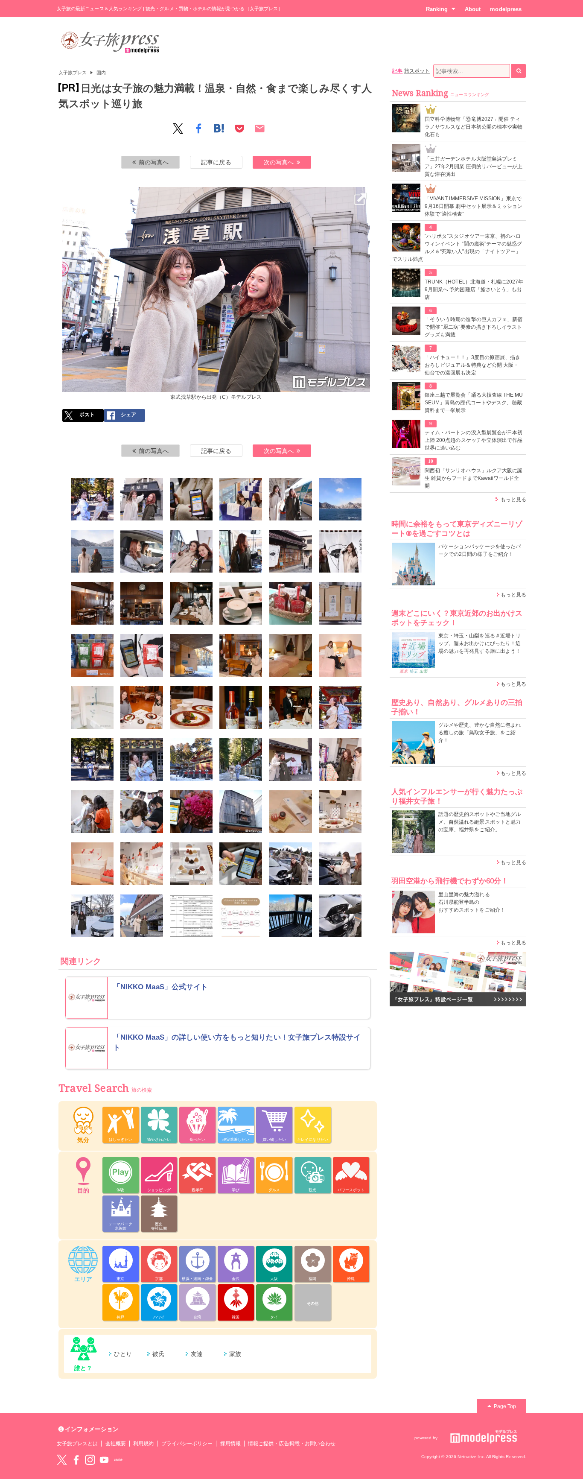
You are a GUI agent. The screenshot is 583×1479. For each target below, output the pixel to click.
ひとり (123, 1353)
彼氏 (158, 1353)
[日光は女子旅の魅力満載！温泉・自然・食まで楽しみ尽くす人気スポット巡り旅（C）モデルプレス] (92, 499)
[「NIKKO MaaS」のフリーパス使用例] (240, 915)
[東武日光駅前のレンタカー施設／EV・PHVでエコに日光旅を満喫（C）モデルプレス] (290, 863)
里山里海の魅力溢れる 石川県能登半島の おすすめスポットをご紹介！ (471, 902)
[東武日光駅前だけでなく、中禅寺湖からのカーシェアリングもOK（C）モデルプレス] (92, 915)
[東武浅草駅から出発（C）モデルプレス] (216, 192)
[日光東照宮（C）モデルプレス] (340, 707)
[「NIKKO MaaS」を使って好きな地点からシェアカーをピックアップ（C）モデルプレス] (141, 551)
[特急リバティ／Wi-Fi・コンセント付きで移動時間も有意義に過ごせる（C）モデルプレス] (290, 499)
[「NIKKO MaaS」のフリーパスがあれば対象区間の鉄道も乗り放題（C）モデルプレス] (141, 915)
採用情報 (230, 1444)
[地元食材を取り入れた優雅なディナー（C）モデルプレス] (191, 707)
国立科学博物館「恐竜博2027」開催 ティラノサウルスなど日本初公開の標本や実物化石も (473, 126)
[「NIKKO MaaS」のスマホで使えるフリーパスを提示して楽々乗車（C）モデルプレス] (191, 499)
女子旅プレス (72, 72)
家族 (235, 1353)
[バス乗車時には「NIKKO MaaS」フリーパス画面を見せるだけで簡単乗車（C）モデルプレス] (240, 551)
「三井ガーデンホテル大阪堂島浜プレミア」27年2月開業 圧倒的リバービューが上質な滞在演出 (473, 166)
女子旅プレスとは (77, 1444)
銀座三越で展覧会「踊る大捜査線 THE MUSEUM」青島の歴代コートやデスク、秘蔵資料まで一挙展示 (474, 402)
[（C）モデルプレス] (340, 915)
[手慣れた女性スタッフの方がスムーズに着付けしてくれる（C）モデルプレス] (92, 811)
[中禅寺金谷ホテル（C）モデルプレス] (191, 655)
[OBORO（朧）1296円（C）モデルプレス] (92, 863)
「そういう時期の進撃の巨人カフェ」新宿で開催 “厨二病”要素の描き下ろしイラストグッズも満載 (473, 327)
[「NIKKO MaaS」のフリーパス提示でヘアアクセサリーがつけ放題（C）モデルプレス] (191, 811)
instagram (90, 1460)
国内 (101, 72)
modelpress (506, 9)
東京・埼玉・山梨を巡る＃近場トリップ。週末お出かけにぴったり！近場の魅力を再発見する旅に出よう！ (479, 643)
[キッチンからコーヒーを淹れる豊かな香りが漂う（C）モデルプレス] (141, 603)
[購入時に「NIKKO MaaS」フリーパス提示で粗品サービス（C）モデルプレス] (240, 863)
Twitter (62, 1460)
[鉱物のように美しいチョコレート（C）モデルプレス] (191, 863)
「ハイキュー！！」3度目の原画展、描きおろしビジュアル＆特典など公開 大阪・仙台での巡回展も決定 (472, 365)
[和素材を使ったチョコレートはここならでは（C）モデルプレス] (290, 811)
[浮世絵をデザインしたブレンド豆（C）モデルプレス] (340, 603)
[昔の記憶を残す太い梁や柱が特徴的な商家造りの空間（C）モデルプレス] (92, 603)
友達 (197, 1353)
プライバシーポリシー (187, 1444)
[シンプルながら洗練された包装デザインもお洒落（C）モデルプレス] (141, 863)
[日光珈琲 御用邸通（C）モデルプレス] (290, 551)
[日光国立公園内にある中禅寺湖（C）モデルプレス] (340, 499)
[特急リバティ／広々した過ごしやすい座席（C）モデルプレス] (240, 499)
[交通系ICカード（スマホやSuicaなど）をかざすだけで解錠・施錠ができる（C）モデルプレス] (340, 863)
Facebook (76, 1460)
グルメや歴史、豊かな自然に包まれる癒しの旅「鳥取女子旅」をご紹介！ (479, 732)
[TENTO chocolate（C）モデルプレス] (240, 811)
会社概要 (115, 1444)
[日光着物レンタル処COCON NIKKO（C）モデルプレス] (290, 759)
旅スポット (417, 71)
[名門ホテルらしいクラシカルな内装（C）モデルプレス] (290, 655)
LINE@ (118, 1460)
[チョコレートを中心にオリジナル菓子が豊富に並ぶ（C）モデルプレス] (340, 811)
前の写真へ (154, 162)
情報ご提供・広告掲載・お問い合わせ (291, 1444)
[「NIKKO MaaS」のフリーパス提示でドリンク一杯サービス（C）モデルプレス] (290, 707)
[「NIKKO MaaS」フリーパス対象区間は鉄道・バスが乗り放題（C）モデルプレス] (191, 551)
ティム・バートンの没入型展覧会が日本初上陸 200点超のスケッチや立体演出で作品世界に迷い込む (473, 440)
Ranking (437, 9)
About (473, 9)
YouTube (104, 1460)
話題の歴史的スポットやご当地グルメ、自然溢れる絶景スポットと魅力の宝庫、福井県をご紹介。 (479, 822)
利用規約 (143, 1444)
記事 (397, 71)
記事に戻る (216, 162)
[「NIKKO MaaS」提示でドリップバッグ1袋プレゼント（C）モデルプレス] (141, 655)
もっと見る (513, 500)
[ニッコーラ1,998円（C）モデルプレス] (290, 603)
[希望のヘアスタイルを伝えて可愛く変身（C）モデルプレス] (141, 811)
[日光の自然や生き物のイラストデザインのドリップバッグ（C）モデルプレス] (92, 655)
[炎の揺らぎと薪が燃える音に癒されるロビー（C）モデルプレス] (240, 655)
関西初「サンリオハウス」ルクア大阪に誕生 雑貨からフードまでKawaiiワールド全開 (473, 478)
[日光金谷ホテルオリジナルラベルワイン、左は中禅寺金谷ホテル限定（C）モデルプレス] (240, 707)
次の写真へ (279, 162)
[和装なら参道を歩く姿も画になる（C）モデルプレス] (240, 759)
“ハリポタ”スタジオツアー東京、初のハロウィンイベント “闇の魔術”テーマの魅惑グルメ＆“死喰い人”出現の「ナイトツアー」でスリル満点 (457, 247)
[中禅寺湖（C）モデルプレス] (92, 551)
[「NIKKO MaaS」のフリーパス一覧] (191, 915)
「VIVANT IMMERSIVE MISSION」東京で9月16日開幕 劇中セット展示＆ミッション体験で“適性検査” (473, 206)
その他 (312, 1303)
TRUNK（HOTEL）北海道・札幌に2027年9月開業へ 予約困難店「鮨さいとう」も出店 (474, 289)
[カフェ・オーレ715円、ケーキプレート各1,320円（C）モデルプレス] (240, 603)
